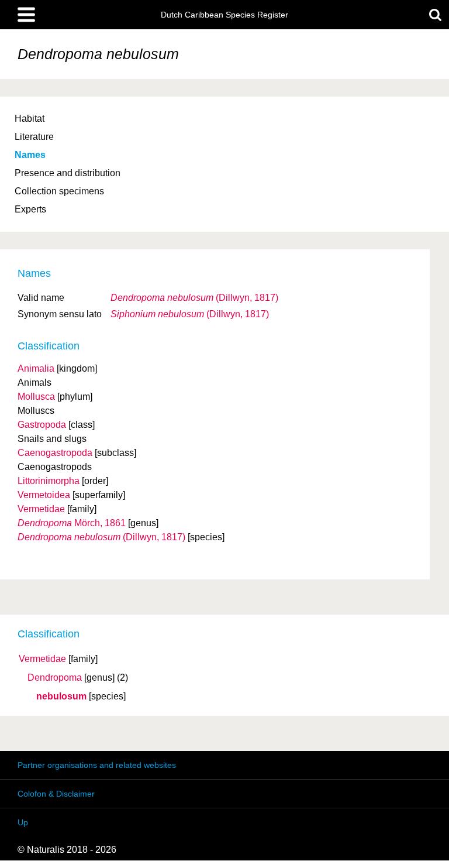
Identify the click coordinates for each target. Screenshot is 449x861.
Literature (34, 137)
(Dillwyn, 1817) (194, 298)
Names (30, 155)
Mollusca (36, 397)
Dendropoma (54, 677)
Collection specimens (59, 191)
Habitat (29, 119)
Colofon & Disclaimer (56, 793)
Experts (30, 209)
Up (23, 822)
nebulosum (61, 696)
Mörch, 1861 (72, 523)
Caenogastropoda (55, 453)
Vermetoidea (44, 495)
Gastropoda (42, 425)
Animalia (36, 368)
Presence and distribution (67, 173)
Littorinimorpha (49, 481)
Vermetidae (42, 659)
